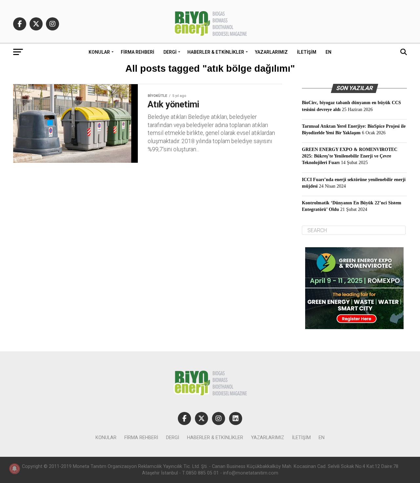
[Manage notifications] (14, 468)
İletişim (306, 52)
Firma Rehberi (137, 52)
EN (328, 52)
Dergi (170, 52)
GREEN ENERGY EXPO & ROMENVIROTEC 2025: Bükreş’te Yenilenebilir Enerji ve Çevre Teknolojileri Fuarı (349, 156)
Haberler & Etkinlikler (215, 52)
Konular (99, 52)
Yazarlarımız (271, 52)
